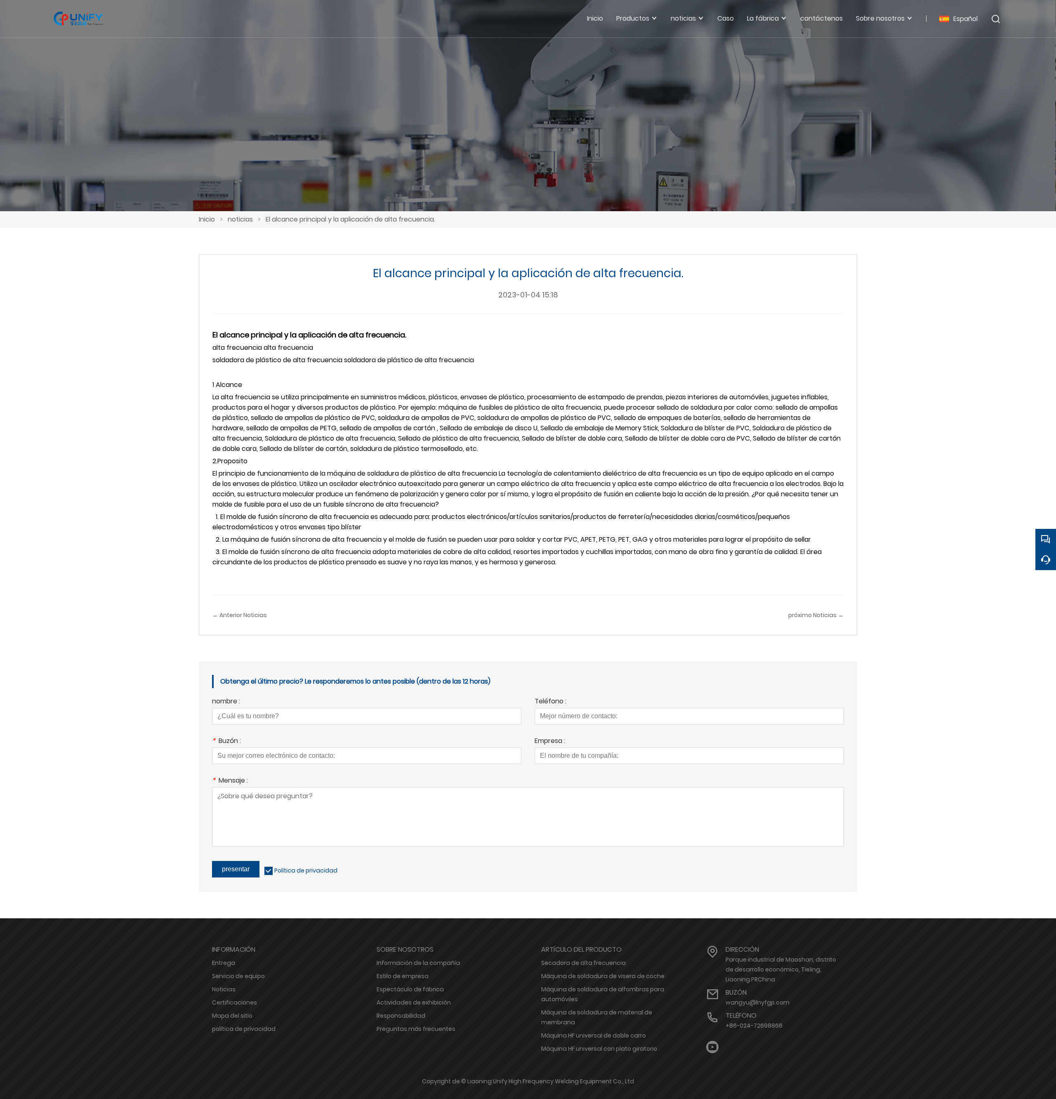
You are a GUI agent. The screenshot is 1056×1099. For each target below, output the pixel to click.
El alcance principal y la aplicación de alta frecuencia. (350, 219)
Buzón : (226, 741)
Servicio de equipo (238, 976)
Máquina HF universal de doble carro (593, 1035)
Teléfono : (550, 702)
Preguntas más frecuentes (416, 1029)
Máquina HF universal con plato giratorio (599, 1049)
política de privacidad (244, 1029)
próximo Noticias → (816, 615)
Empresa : (550, 741)
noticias (240, 219)
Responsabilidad (401, 1016)
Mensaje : (230, 781)
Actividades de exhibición (414, 1002)
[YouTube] (712, 1047)
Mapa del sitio (232, 1016)
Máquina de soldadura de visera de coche (603, 976)
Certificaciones (234, 1002)
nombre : (226, 702)
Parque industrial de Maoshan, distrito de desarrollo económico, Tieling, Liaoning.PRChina (781, 969)
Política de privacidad (305, 870)
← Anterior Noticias (239, 615)
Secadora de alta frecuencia (583, 963)
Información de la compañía (418, 963)
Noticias (224, 989)
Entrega (223, 963)
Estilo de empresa (403, 976)
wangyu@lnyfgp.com (758, 1002)
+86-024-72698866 (754, 1025)
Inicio (207, 219)
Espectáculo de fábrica (410, 989)
